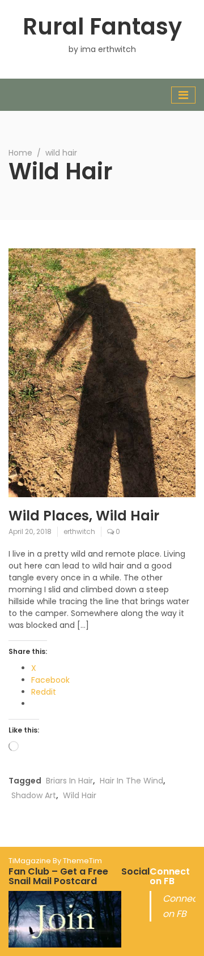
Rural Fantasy (102, 26)
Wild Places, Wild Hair (83, 515)
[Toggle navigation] (183, 95)
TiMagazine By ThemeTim (55, 860)
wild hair (79, 795)
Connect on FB (170, 876)
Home (20, 152)
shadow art (33, 795)
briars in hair (69, 780)
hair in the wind (131, 780)
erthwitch (79, 531)
